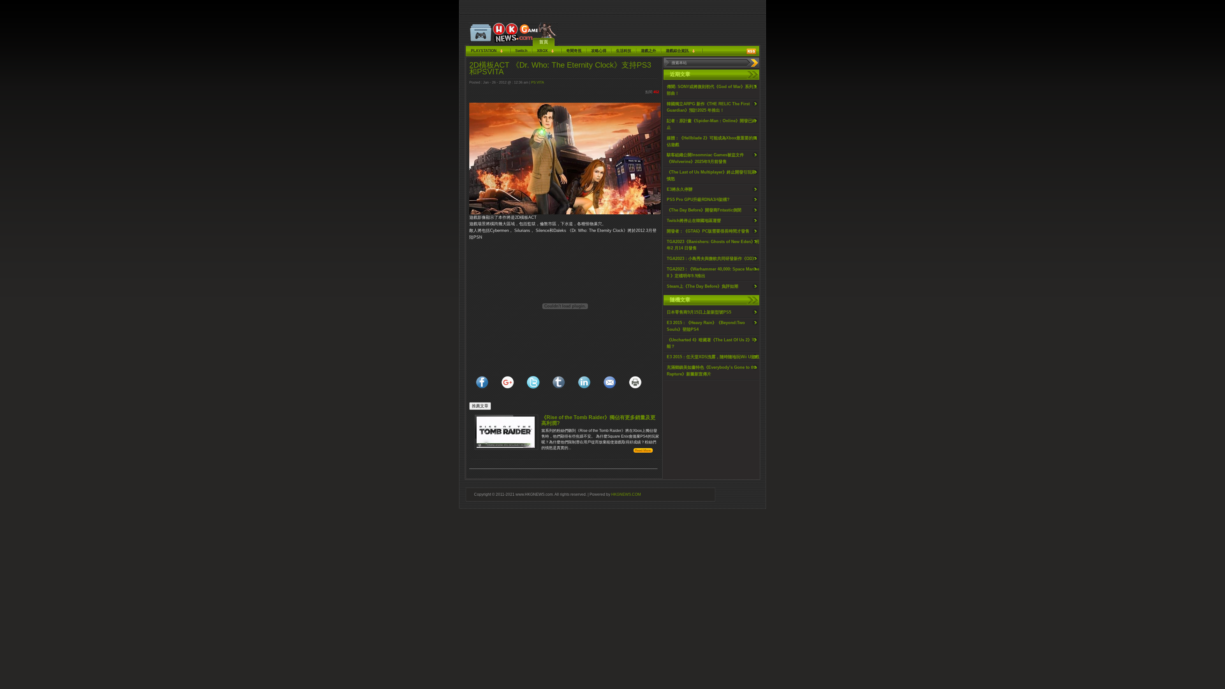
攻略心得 (598, 50)
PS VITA (537, 82)
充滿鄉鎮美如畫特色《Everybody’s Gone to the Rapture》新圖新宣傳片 (712, 370)
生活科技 (623, 50)
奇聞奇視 (574, 50)
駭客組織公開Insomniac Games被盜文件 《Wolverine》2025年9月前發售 (705, 158)
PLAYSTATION (484, 50)
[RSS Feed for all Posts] (751, 51)
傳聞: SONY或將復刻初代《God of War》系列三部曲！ (712, 90)
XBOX (542, 50)
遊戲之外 (648, 50)
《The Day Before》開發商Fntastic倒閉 (704, 210)
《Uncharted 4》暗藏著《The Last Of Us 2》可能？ (711, 343)
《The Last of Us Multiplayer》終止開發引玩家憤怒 (711, 175)
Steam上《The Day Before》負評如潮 (702, 286)
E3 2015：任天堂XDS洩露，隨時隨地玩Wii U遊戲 (713, 356)
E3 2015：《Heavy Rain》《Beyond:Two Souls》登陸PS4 (706, 326)
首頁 (543, 41)
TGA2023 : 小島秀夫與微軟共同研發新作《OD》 (711, 258)
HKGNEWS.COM (626, 494)
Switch (521, 50)
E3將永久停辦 (680, 189)
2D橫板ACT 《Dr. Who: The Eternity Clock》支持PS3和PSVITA (560, 68)
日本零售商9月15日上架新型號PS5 (699, 312)
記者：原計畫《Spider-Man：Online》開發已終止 (711, 124)
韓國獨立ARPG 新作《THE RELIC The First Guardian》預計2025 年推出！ (708, 107)
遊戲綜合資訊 (677, 50)
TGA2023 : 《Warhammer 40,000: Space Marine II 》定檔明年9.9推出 (713, 272)
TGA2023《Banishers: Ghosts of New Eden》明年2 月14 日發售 (713, 245)
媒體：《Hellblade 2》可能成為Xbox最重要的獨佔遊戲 (712, 141)
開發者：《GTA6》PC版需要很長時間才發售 (708, 231)
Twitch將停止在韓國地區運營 (694, 220)
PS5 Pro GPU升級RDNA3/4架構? (698, 199)
